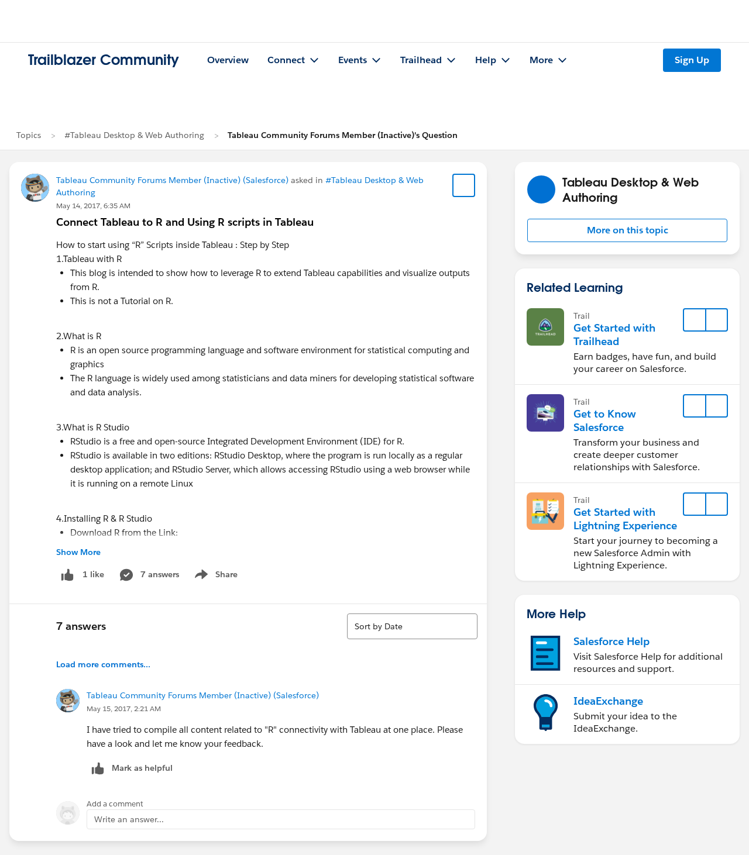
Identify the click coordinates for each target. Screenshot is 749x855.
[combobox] (412, 626)
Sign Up (692, 60)
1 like (93, 574)
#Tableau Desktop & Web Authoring (134, 135)
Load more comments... (103, 664)
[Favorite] (464, 185)
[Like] (67, 574)
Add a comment (115, 804)
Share (214, 576)
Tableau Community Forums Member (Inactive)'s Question (343, 135)
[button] (627, 230)
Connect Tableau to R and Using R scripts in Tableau (185, 222)
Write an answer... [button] (129, 819)
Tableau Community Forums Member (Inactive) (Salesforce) (172, 180)
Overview (228, 60)
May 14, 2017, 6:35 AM (93, 206)
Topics (28, 135)
